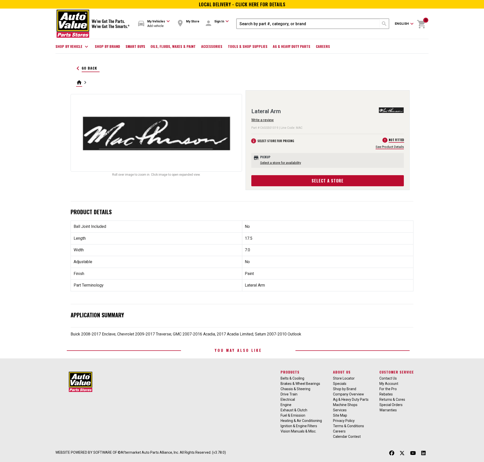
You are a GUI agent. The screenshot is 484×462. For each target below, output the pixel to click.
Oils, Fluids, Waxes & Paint (173, 46)
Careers (323, 46)
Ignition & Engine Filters (299, 426)
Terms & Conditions (348, 426)
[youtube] (413, 453)
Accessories (211, 46)
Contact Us (388, 378)
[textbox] (308, 23)
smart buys (135, 46)
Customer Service (396, 372)
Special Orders (391, 405)
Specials (339, 384)
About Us (342, 372)
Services (340, 410)
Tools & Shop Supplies (247, 46)
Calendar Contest (347, 437)
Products (290, 372)
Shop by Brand (107, 46)
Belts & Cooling (292, 378)
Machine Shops (345, 405)
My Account (388, 384)
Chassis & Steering (295, 389)
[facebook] (391, 453)
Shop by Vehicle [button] (72, 47)
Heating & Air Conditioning (301, 421)
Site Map (340, 415)
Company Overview (348, 394)
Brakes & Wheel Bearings (300, 384)
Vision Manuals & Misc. (298, 431)
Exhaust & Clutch (294, 410)
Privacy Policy (344, 421)
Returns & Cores (392, 399)
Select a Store (328, 181)
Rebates (386, 394)
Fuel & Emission (293, 415)
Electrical (288, 399)
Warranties (388, 410)
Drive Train (289, 394)
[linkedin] (423, 453)
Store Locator (344, 378)
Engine (286, 405)
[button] (154, 23)
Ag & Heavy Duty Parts (291, 46)
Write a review (262, 120)
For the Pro (388, 389)
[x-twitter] (402, 453)
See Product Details (390, 147)
